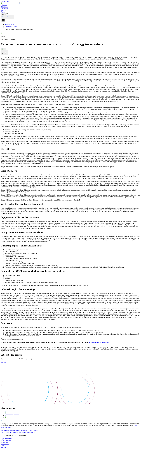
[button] (19, 3)
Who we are (4, 5)
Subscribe (4, 362)
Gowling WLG (9, 24)
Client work (35, 430)
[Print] (3, 49)
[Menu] (3, 20)
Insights (3, 10)
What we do (4, 7)
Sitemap (3, 447)
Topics (3, 12)
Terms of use (5, 444)
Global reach (25, 432)
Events (7, 432)
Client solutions (19, 430)
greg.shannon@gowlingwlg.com (99, 342)
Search (3, 14)
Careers (11, 432)
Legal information (6, 439)
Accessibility (5, 442)
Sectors (7, 430)
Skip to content (5, 1)
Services (11, 430)
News (30, 430)
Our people (4, 8)
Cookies (3, 445)
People (3, 430)
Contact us (32, 432)
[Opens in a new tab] (11, 412)
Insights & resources (12, 26)
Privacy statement (6, 440)
